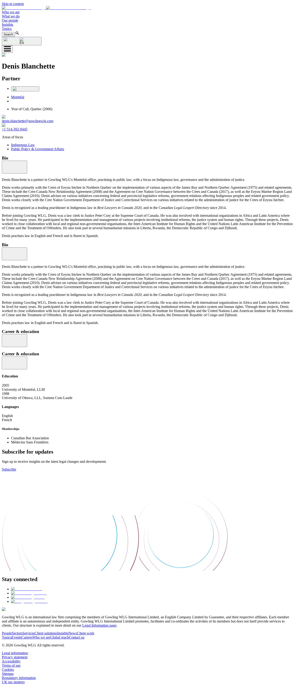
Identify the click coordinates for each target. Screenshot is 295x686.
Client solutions (46, 633)
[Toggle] (14, 167)
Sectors (17, 633)
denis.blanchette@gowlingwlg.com (27, 121)
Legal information (15, 653)
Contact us (76, 637)
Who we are (11, 12)
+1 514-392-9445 (14, 129)
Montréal (17, 97)
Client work (85, 633)
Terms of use (11, 665)
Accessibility (11, 661)
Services (28, 633)
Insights (7, 24)
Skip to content (13, 4)
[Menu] (7, 49)
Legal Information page (99, 625)
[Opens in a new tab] (26, 589)
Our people (10, 20)
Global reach (59, 637)
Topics (7, 29)
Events (16, 637)
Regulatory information (19, 678)
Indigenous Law (23, 145)
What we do (11, 16)
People (7, 633)
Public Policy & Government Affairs (37, 149)
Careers (26, 637)
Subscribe (9, 469)
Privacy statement (14, 657)
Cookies (8, 670)
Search (8, 34)
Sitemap (8, 674)
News (72, 633)
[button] (46, 8)
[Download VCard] (25, 88)
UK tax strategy (13, 682)
